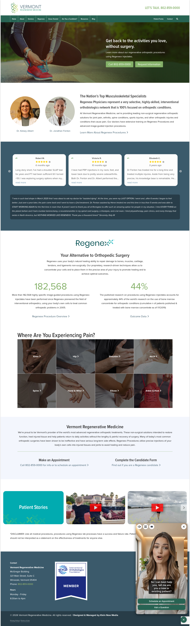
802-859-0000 (170, 7)
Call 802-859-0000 (119, 64)
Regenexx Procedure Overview (49, 316)
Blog (93, 19)
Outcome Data (138, 316)
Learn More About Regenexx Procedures (103, 132)
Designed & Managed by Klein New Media (95, 615)
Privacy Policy (15, 620)
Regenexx (41, 19)
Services (31, 19)
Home (14, 19)
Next (180, 171)
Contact (170, 19)
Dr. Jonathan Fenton (60, 131)
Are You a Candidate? (69, 19)
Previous (9, 171)
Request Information (149, 64)
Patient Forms (159, 19)
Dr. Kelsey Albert (25, 131)
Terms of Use (25, 620)
